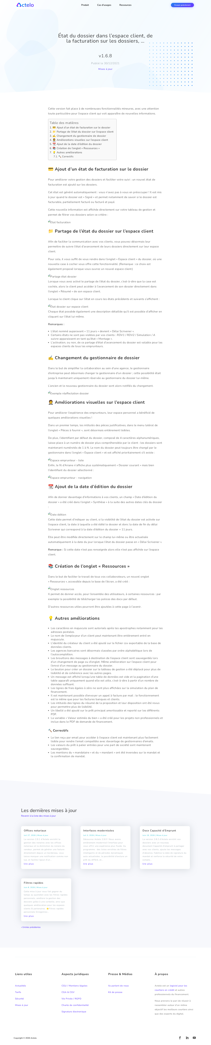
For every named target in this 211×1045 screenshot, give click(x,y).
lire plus (29, 863)
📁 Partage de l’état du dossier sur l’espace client (83, 131)
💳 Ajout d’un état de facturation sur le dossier (81, 127)
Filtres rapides (33, 883)
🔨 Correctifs (65, 156)
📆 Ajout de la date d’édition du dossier (77, 144)
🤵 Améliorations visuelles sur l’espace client (80, 140)
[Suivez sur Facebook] (180, 1038)
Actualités (20, 985)
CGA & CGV (68, 992)
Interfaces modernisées (98, 830)
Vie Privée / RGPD (71, 998)
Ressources (125, 5)
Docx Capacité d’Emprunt (159, 830)
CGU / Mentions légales (74, 985)
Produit (85, 5)
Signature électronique (74, 1011)
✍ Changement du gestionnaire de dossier (79, 136)
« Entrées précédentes (31, 927)
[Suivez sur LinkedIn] (187, 1038)
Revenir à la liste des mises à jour (38, 815)
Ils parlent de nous (118, 985)
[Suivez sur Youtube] (194, 1038)
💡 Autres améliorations (67, 152)
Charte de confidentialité (75, 1005)
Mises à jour (105, 69)
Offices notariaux (35, 830)
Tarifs (18, 992)
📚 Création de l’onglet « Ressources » (76, 148)
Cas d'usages (104, 5)
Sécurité (19, 998)
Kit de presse (115, 992)
